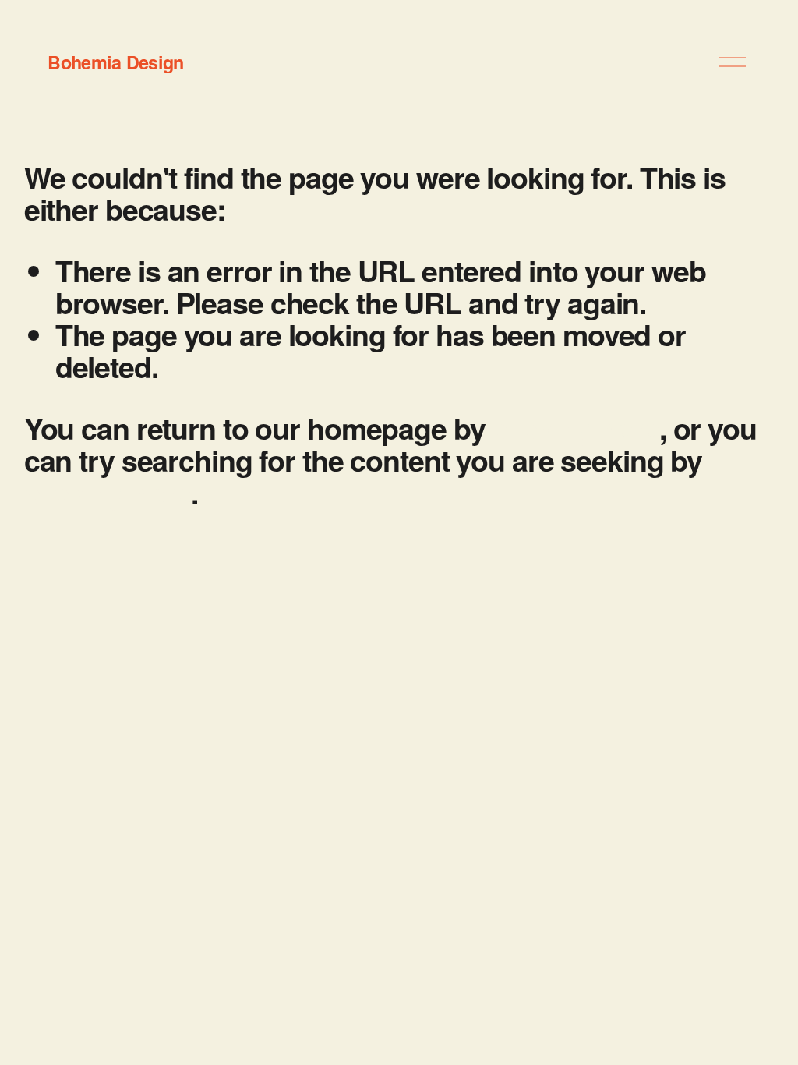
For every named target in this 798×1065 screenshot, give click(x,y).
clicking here (575, 428)
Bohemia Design (115, 62)
